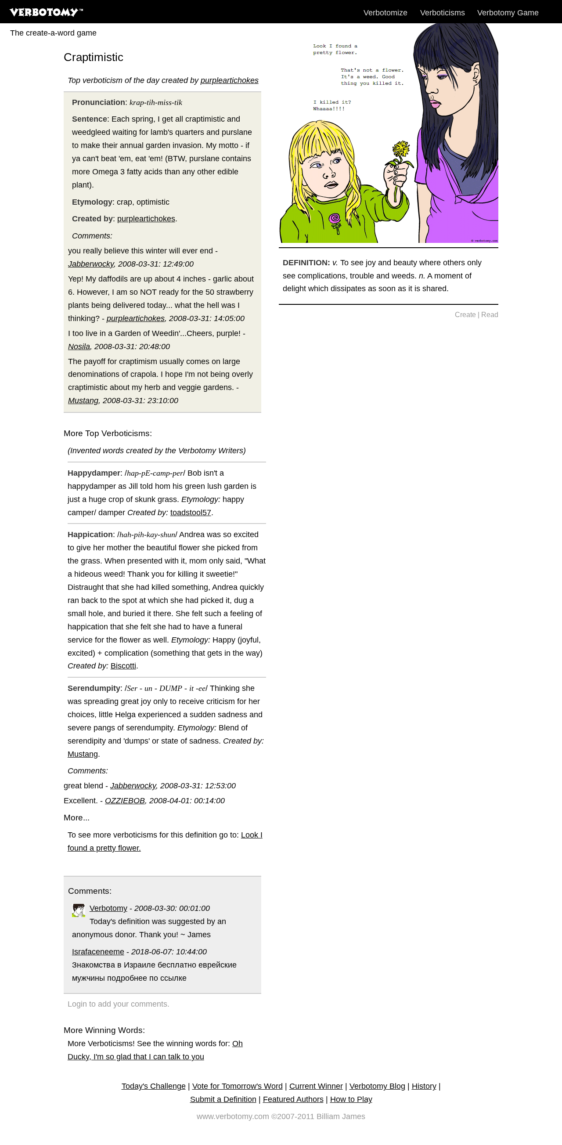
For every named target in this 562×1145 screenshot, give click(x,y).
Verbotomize (385, 12)
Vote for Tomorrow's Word (237, 1086)
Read (489, 314)
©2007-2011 (292, 1116)
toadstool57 (190, 512)
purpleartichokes (230, 80)
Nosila (79, 346)
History (424, 1086)
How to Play (351, 1099)
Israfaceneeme (98, 951)
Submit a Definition (223, 1099)
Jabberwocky (91, 264)
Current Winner (316, 1086)
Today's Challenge (154, 1086)
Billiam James (341, 1116)
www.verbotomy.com (233, 1116)
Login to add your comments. (118, 1004)
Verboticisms (442, 12)
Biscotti (123, 665)
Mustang (83, 400)
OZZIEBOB (125, 800)
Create (465, 314)
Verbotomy (108, 908)
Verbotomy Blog (377, 1086)
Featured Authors (293, 1099)
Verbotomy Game (508, 12)
